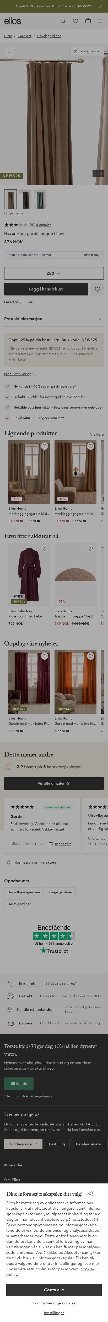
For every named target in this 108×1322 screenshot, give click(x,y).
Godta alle (54, 1289)
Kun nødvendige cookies (54, 1303)
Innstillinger (54, 1312)
